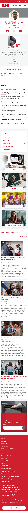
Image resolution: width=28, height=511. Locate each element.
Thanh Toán (4, 458)
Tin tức (3, 451)
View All (23, 237)
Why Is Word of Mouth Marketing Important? (11, 298)
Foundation (14, 207)
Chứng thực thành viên (9, 141)
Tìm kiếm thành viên (8, 146)
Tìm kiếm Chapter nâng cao (8, 448)
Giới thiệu (3, 441)
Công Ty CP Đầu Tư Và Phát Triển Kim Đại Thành (14, 24)
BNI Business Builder (14, 226)
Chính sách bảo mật (6, 481)
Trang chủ (3, 439)
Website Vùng (6, 149)
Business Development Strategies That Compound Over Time (13, 258)
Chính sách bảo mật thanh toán (9, 474)
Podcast (14, 188)
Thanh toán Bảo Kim (8, 138)
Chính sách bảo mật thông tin (9, 471)
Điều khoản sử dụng (6, 479)
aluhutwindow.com (14, 63)
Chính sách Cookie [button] (17, 502)
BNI (14, 169)
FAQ (2, 453)
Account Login (19, 1)
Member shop (6, 143)
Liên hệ (3, 463)
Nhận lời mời (4, 443)
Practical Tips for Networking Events (12, 338)
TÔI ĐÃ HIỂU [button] (14, 508)
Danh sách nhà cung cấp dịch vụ (10, 476)
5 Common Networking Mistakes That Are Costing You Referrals (14, 377)
